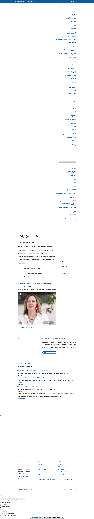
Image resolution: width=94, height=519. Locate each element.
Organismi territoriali (72, 17)
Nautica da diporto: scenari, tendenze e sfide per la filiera (37, 389)
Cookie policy (73, 489)
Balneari (74, 133)
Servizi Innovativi (61, 474)
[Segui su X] (64, 1)
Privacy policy (67, 489)
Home (75, 167)
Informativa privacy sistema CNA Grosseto (46, 479)
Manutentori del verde (71, 137)
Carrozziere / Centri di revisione (69, 134)
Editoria (74, 90)
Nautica (74, 127)
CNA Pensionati (73, 21)
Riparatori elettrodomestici (70, 119)
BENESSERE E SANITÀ (72, 80)
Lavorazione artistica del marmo (69, 74)
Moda (75, 103)
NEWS (75, 145)
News (75, 211)
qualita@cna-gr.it (68, 479)
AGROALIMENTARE (72, 62)
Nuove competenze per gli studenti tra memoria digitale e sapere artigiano (43, 373)
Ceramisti (74, 72)
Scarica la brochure (25, 327)
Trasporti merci (73, 109)
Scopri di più (5, 413)
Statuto (74, 25)
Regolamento (73, 26)
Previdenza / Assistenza (71, 42)
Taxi (75, 111)
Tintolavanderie (73, 140)
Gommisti (74, 136)
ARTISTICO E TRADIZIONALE (70, 71)
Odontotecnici (73, 85)
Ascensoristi (73, 115)
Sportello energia (72, 57)
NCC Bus (74, 108)
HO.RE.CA (74, 67)
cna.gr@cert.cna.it (23, 478)
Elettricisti (74, 116)
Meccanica (74, 126)
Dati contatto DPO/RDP (42, 476)
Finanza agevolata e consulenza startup (68, 49)
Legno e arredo (73, 125)
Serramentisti (73, 129)
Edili (75, 97)
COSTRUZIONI (73, 96)
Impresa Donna (73, 22)
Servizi (75, 186)
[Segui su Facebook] (57, 1)
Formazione (74, 40)
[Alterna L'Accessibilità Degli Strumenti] (1, 495)
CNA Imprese (60, 466)
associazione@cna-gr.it (22, 1)
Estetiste (74, 83)
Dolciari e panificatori (72, 65)
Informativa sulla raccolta (36, 517)
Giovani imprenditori (72, 20)
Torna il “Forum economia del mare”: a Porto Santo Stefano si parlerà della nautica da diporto (46, 381)
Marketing (74, 54)
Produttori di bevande (72, 68)
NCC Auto (74, 107)
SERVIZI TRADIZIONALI (71, 33)
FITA (75, 105)
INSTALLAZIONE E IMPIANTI (70, 113)
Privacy (74, 46)
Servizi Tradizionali (62, 471)
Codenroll (14, 515)
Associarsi (74, 185)
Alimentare (74, 64)
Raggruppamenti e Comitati (70, 18)
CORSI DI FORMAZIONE (25, 363)
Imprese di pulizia (72, 98)
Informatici (74, 89)
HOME (75, 12)
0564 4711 (32, 1)
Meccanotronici (73, 139)
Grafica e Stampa (72, 93)
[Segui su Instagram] (59, 1)
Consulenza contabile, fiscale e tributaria (68, 38)
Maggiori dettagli (50, 352)
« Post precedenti (21, 398)
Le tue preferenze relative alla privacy (52, 517)
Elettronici (74, 118)
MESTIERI (74, 61)
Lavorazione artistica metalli (70, 75)
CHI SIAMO (74, 14)
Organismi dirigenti (72, 15)
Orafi (75, 76)
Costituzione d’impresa (71, 36)
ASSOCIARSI (73, 30)
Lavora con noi (74, 1)
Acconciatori (73, 82)
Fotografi (74, 92)
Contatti (74, 212)
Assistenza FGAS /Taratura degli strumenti (67, 53)
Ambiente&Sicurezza (44, 290)
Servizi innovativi (73, 197)
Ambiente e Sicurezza (71, 35)
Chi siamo (74, 168)
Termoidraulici (73, 121)
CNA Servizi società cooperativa (24, 283)
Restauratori (73, 78)
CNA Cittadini (60, 464)
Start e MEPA (73, 56)
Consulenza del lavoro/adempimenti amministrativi (66, 39)
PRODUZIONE (73, 123)
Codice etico (73, 28)
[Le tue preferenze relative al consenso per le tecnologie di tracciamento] (2, 517)
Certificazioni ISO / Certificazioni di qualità (67, 51)
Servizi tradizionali (72, 187)
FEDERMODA (73, 101)
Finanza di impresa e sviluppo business (68, 47)
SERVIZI (74, 32)
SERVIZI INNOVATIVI (72, 44)
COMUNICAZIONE (72, 87)
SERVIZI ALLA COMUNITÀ (71, 131)
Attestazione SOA (72, 50)
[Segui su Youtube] (61, 1)
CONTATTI (74, 144)
